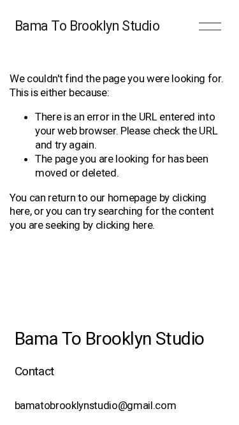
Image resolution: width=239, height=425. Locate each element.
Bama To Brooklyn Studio (87, 26)
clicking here (124, 225)
